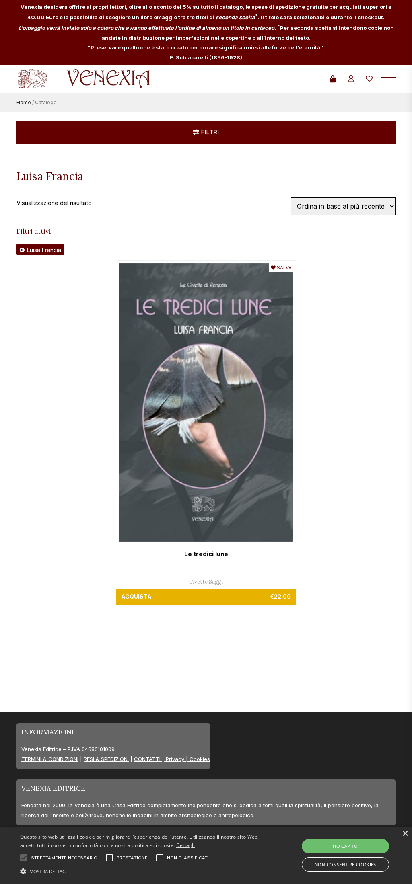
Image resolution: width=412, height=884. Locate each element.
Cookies (200, 759)
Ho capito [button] (345, 846)
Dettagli (185, 845)
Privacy (175, 759)
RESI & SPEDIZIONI (106, 759)
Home (23, 102)
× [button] (405, 834)
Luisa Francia (44, 249)
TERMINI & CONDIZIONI (49, 759)
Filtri (209, 132)
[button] (141, 870)
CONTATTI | (150, 759)
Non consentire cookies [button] (345, 864)
